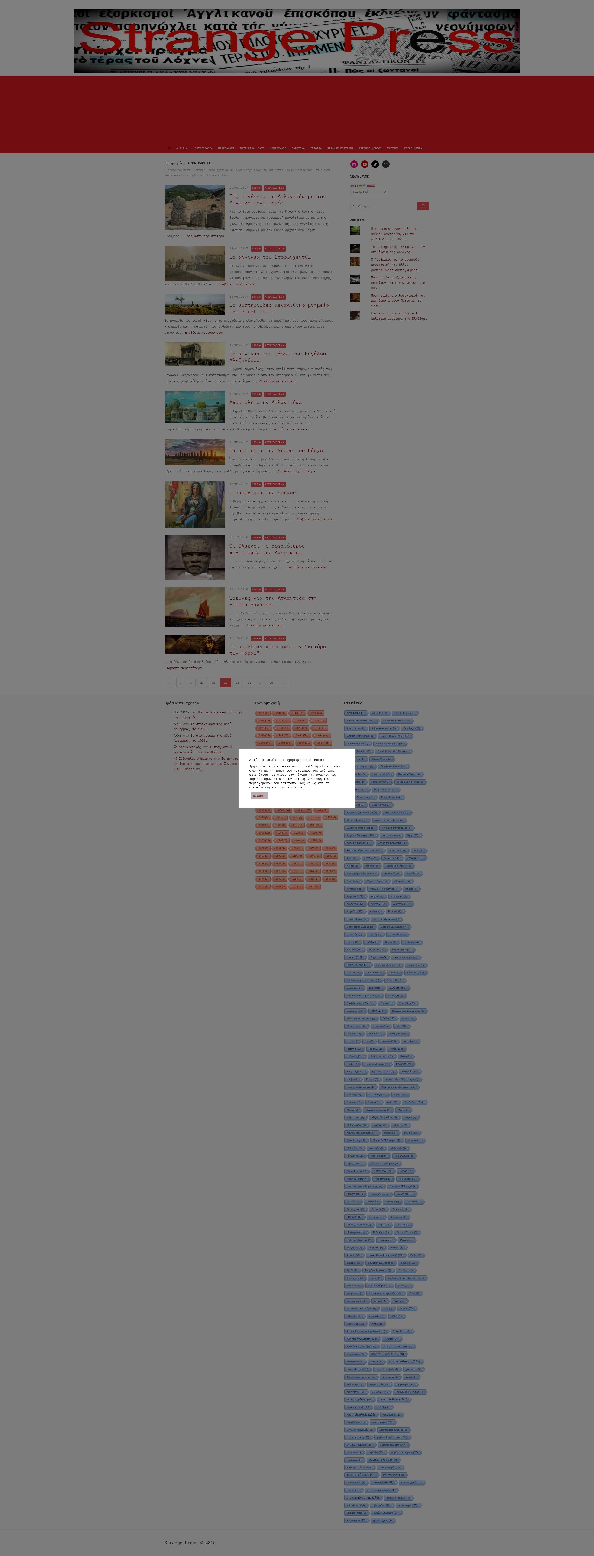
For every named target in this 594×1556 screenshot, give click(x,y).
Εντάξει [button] (259, 795)
